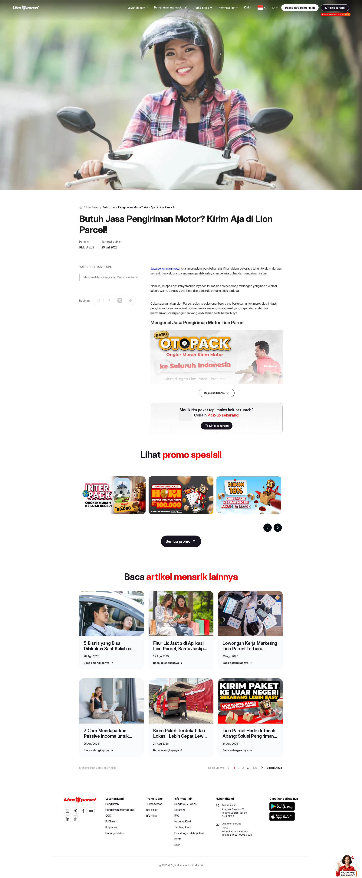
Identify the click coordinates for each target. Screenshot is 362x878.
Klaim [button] (247, 7)
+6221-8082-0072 (242, 834)
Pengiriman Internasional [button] (170, 7)
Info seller (92, 207)
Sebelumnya (216, 767)
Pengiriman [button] (112, 803)
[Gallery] (181, 504)
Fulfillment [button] (111, 821)
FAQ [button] (176, 815)
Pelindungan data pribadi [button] (189, 833)
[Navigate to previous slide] (267, 527)
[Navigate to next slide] (278, 527)
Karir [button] (177, 844)
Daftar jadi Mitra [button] (114, 833)
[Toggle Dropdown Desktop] (260, 8)
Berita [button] (177, 839)
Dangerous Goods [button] (185, 803)
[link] (26, 7)
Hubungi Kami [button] (182, 821)
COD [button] (108, 815)
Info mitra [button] (151, 815)
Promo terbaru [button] (154, 803)
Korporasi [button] (111, 827)
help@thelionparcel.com (235, 831)
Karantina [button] (180, 809)
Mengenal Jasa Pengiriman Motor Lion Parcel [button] (111, 277)
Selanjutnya (274, 767)
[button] (282, 806)
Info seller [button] (152, 809)
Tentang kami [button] (182, 827)
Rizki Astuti (86, 247)
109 (255, 767)
